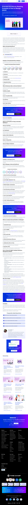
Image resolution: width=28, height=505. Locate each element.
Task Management (3, 439)
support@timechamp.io (21, 490)
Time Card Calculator (12, 455)
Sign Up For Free (10, 155)
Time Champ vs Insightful (21, 443)
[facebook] (12, 503)
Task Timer (2, 443)
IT (18, 431)
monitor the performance (14, 230)
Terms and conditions (14, 497)
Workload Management (12, 435)
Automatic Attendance (4, 431)
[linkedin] (17, 503)
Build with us (11, 447)
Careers (11, 446)
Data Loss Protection (4, 446)
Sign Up (11, 423)
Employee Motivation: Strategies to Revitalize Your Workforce (8, 367)
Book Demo (18, 155)
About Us (11, 443)
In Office (2, 458)
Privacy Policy (11, 451)
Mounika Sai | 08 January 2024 (7, 410)
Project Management (3, 438)
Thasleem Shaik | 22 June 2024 (18, 410)
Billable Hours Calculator (13, 459)
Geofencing (2, 442)
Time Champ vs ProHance (21, 447)
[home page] (5, 1)
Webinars (19, 458)
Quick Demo (16, 423)
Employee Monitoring (4, 435)
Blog (18, 455)
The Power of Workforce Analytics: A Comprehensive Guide (8, 403)
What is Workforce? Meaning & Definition (19, 367)
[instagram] (14, 503)
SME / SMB (2, 466)
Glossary (19, 459)
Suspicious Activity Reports (4, 447)
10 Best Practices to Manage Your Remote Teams (19, 385)
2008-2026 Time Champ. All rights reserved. (14, 495)
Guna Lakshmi (6, 15)
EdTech (19, 434)
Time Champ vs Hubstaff (21, 446)
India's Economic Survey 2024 (11, 56)
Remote (2, 455)
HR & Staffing (19, 435)
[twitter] (16, 503)
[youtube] (19, 503)
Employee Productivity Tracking (5, 434)
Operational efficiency (12, 434)
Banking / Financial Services (21, 438)
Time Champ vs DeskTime (21, 450)
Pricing (10, 450)
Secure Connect (21, 491)
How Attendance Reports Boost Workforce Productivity (19, 403)
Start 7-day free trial (14, 350)
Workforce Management (13, 431)
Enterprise (2, 465)
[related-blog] (8, 364)
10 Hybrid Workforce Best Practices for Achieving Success (8, 385)
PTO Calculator (12, 458)
